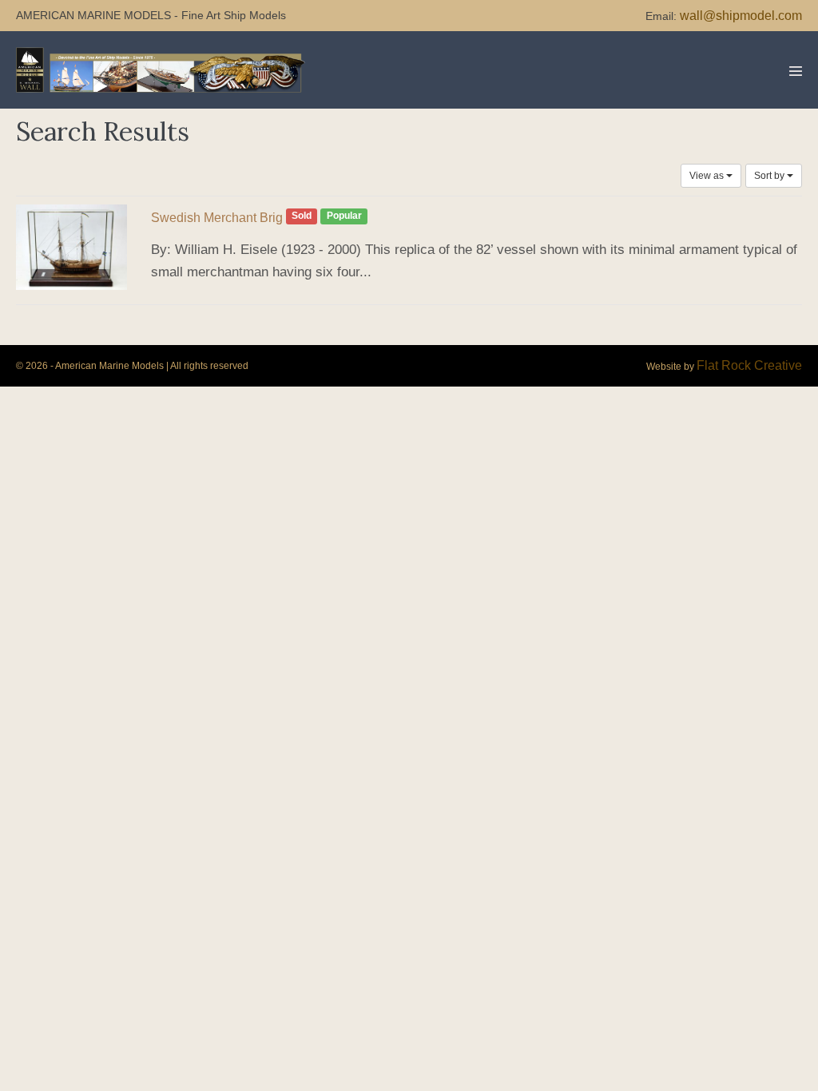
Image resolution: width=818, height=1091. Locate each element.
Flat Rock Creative (749, 365)
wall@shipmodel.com (741, 15)
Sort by (770, 175)
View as (707, 175)
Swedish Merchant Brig (217, 217)
